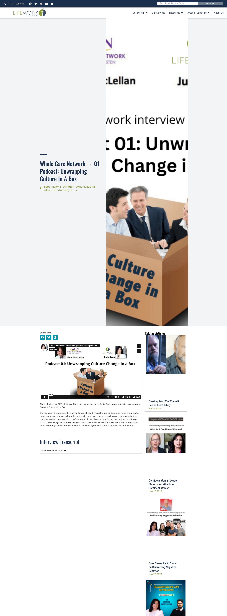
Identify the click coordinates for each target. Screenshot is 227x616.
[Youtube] (46, 3)
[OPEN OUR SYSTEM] (146, 12)
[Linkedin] (41, 3)
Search (210, 3)
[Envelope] (51, 3)
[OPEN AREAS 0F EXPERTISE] (208, 12)
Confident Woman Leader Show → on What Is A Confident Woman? (163, 484)
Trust (74, 190)
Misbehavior (50, 186)
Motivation (67, 186)
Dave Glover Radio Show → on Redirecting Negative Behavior (164, 567)
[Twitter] (35, 3)
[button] (42, 337)
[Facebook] (30, 3)
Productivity (62, 190)
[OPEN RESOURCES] (182, 12)
